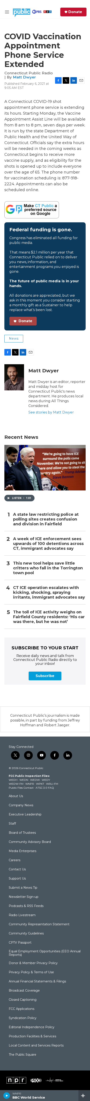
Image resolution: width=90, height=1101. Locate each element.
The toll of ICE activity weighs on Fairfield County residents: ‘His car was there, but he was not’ (49, 617)
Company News (21, 805)
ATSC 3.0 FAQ (45, 787)
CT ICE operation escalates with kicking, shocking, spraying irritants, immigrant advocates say (49, 592)
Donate (75, 12)
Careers (14, 860)
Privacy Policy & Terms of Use (31, 972)
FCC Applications (21, 1009)
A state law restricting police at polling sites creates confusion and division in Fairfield (46, 519)
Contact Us (17, 869)
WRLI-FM (52, 783)
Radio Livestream (22, 915)
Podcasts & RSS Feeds (26, 906)
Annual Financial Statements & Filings (37, 981)
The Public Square (22, 1055)
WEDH (13, 779)
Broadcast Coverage (24, 990)
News (14, 338)
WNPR (29, 783)
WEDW (35, 779)
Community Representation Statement (39, 924)
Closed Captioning (22, 1000)
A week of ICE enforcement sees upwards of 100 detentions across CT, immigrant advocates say (48, 544)
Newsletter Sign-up (23, 897)
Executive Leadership (25, 814)
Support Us (17, 878)
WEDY (46, 779)
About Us (16, 796)
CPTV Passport (20, 942)
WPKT (40, 783)
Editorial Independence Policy (31, 1027)
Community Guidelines (26, 933)
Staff (12, 823)
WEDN (23, 779)
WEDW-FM (16, 783)
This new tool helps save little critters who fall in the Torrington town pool (48, 568)
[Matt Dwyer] (14, 377)
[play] (6, 1095)
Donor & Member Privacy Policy (33, 963)
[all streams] (84, 1095)
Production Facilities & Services (32, 1036)
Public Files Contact (21, 787)
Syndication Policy (22, 1018)
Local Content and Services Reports (36, 1045)
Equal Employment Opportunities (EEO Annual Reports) (45, 953)
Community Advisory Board (30, 842)
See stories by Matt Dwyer (51, 412)
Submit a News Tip (23, 888)
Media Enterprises (22, 851)
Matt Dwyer (24, 77)
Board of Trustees (22, 833)
